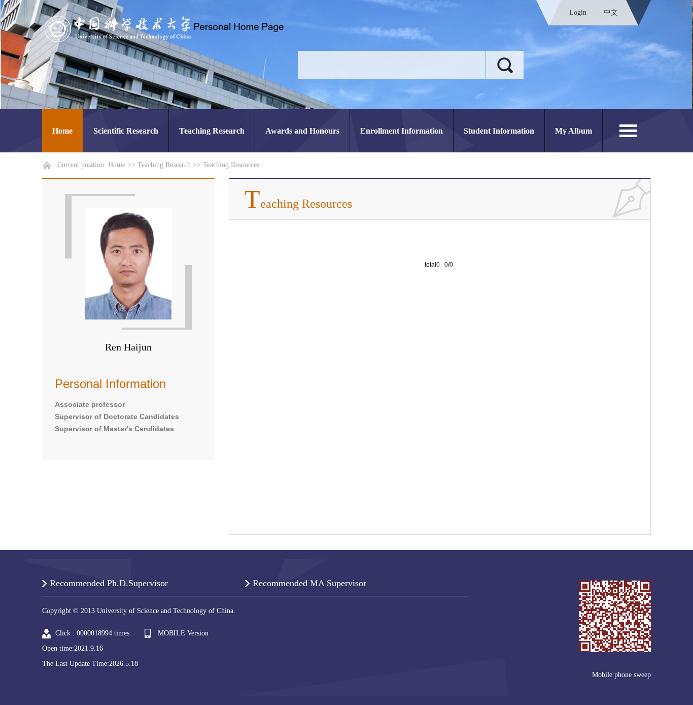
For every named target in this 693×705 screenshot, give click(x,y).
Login (577, 12)
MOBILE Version (183, 633)
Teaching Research (212, 130)
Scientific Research (125, 130)
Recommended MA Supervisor (309, 583)
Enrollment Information (401, 130)
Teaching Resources (231, 165)
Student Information (499, 130)
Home (62, 130)
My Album (573, 130)
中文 (611, 12)
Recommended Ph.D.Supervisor (109, 583)
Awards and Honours (302, 130)
